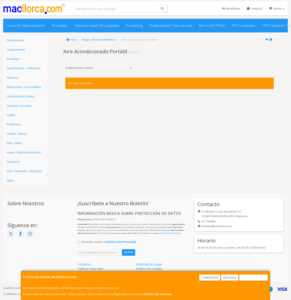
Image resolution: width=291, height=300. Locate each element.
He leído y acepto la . (109, 241)
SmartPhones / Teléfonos (23, 68)
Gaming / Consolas (19, 106)
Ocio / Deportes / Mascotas (24, 171)
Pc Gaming (134, 25)
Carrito (277, 8)
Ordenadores (15, 40)
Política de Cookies (157, 294)
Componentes (16, 49)
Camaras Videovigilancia (25, 25)
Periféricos (14, 124)
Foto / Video (14, 143)
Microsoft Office (212, 25)
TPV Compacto (243, 25)
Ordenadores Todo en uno (170, 25)
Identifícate (232, 8)
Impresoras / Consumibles (24, 87)
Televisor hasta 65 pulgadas (97, 25)
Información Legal (148, 264)
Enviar (128, 252)
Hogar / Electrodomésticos (24, 152)
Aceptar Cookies (254, 277)
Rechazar (229, 277)
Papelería (13, 162)
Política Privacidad (90, 269)
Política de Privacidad (171, 233)
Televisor (13, 77)
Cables (11, 115)
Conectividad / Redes (21, 96)
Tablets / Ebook (17, 134)
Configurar (210, 277)
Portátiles (13, 59)
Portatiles (60, 25)
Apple (10, 180)
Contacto (256, 8)
